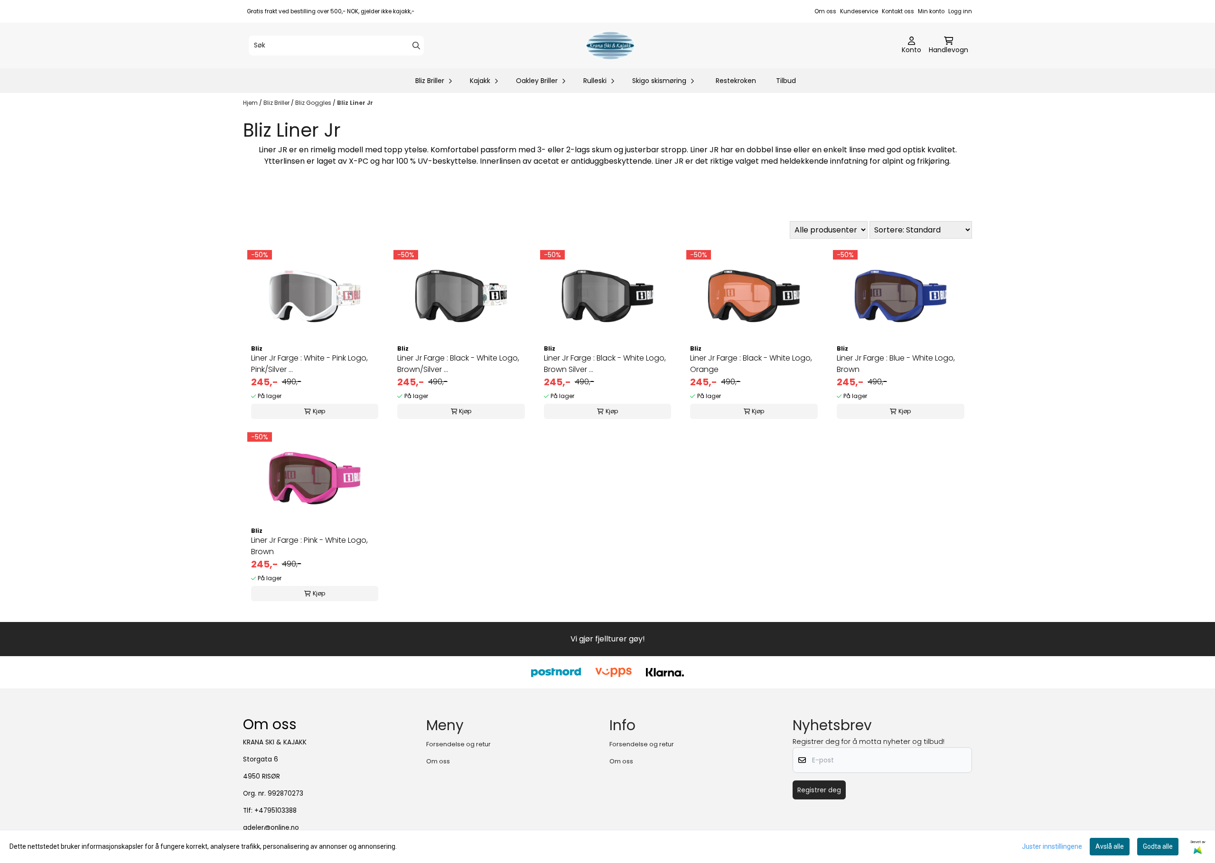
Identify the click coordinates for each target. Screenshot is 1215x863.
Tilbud (786, 80)
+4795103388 (275, 810)
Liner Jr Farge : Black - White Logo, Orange (751, 364)
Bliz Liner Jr (355, 103)
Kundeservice (859, 11)
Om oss (825, 11)
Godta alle (1158, 846)
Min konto (931, 11)
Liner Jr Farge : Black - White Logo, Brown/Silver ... (458, 364)
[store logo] (610, 45)
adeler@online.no (271, 827)
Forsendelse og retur (458, 744)
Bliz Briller (277, 103)
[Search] (416, 45)
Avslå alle (1109, 846)
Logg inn (960, 11)
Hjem (251, 103)
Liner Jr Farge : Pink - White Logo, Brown (309, 546)
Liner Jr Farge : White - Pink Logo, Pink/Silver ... (309, 364)
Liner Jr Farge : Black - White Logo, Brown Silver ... (605, 364)
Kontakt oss (898, 11)
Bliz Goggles (314, 103)
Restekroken (736, 80)
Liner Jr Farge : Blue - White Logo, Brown (896, 364)
